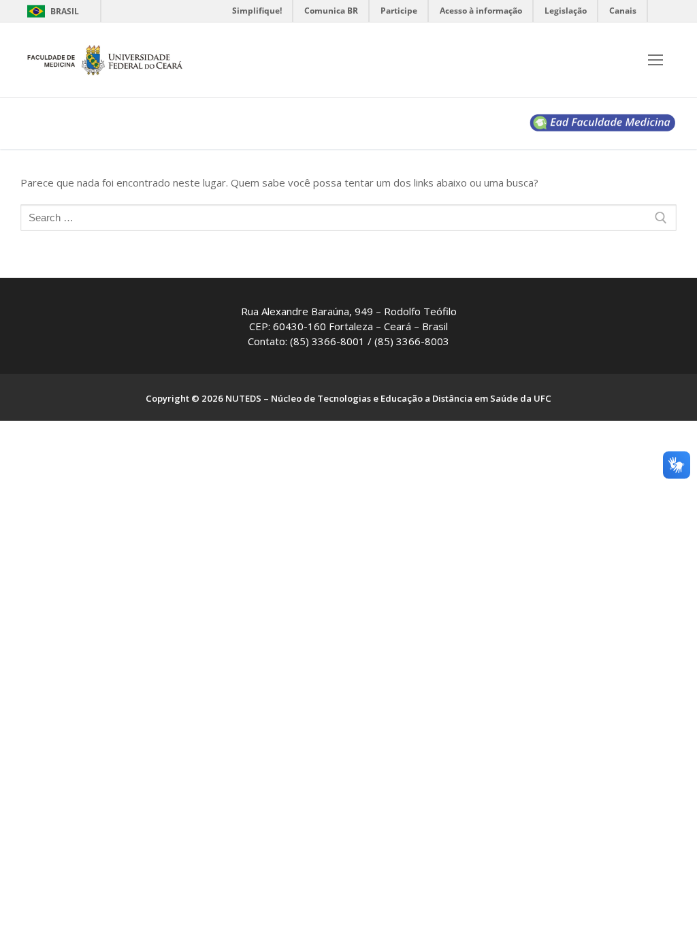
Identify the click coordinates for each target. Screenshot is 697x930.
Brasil (64, 11)
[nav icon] (656, 60)
